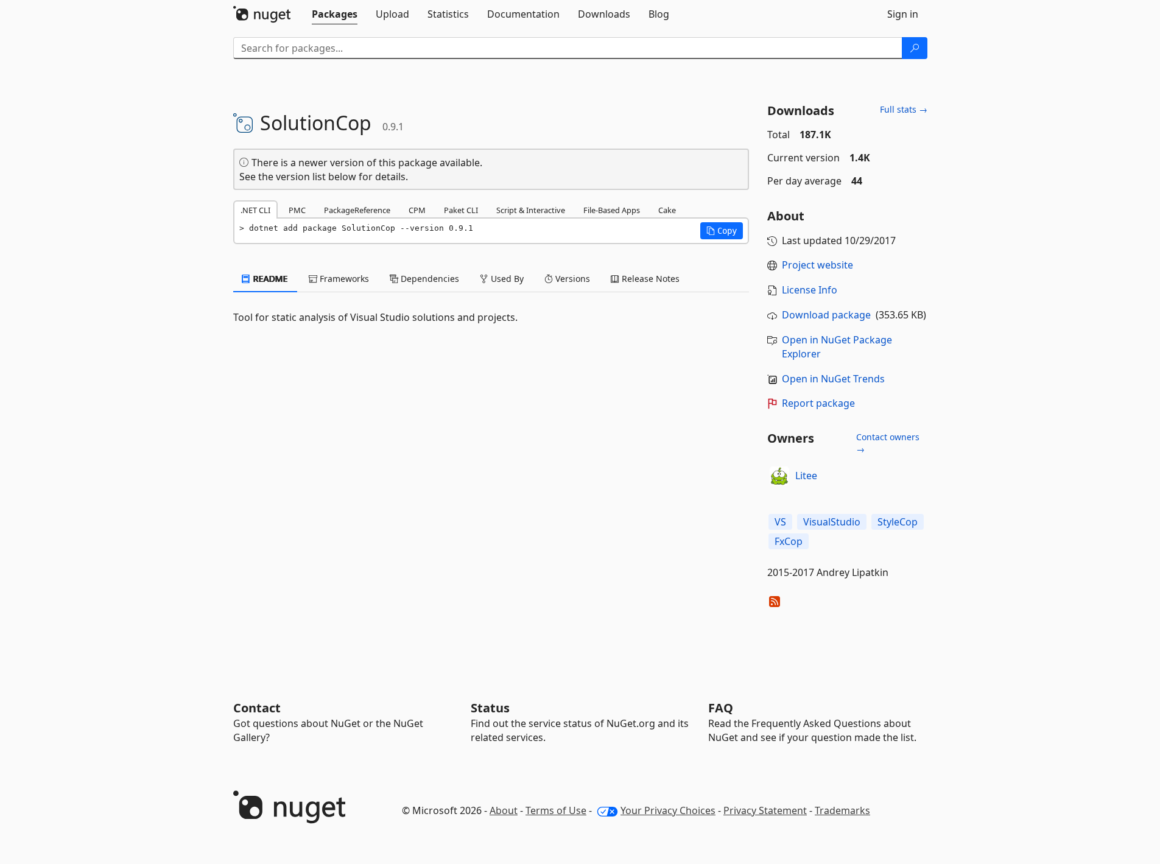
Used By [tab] (506, 278)
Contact (257, 708)
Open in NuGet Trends (833, 378)
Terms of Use (556, 810)
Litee (806, 475)
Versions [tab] (571, 278)
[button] (721, 230)
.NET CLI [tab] (255, 210)
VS (780, 522)
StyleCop (897, 522)
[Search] (914, 48)
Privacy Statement (765, 810)
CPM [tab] (417, 210)
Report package (818, 403)
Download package (826, 314)
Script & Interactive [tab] (530, 210)
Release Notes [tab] (649, 278)
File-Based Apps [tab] (611, 210)
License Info (809, 290)
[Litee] (779, 476)
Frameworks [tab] (343, 278)
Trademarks (842, 810)
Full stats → (903, 109)
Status (490, 708)
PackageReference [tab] (357, 210)
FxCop (789, 541)
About (504, 810)
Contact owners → (887, 443)
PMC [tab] (297, 210)
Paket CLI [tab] (461, 210)
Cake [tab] (667, 210)
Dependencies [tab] (428, 278)
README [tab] (269, 278)
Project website (817, 265)
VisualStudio (831, 522)
